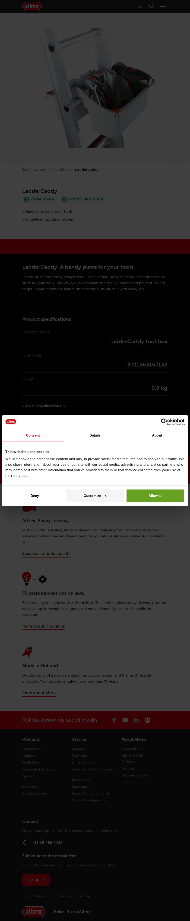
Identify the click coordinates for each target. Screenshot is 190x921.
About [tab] (157, 435)
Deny (35, 496)
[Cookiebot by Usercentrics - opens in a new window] (164, 421)
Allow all (155, 496)
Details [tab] (95, 435)
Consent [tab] (33, 435)
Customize (92, 496)
